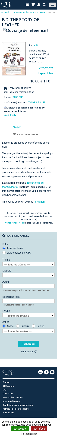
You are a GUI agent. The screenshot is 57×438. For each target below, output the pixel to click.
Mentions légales (11, 401)
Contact (6, 382)
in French (39, 201)
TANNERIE (18, 97)
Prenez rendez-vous (14, 223)
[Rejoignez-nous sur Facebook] (46, 372)
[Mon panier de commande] (33, 5)
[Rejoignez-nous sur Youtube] (52, 372)
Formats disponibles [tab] (27, 134)
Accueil (5, 12)
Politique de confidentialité (16, 408)
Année (10, 326)
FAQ (4, 389)
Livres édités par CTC (19, 252)
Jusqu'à (25, 326)
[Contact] (27, 5)
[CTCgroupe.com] (6, 4)
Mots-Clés (8, 393)
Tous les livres (15, 248)
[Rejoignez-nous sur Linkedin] (40, 372)
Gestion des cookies (13, 397)
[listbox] (28, 264)
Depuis (40, 326)
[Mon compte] (38, 5)
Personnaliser (29, 433)
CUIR (42, 102)
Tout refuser (39, 428)
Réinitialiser (27, 351)
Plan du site (8, 412)
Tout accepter (19, 428)
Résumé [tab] (17, 127)
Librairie (41, 12)
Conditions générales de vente (18, 405)
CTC (36, 45)
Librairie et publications (23, 12)
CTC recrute (8, 386)
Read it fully (10, 115)
